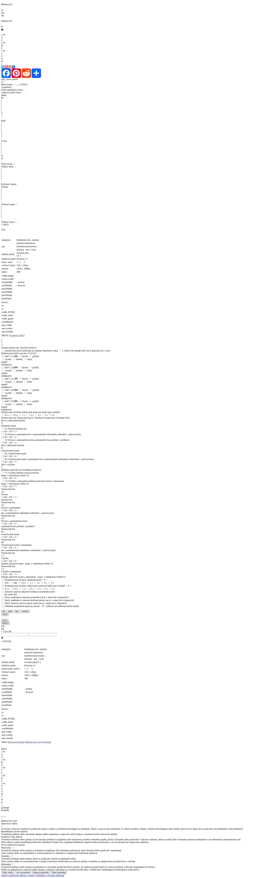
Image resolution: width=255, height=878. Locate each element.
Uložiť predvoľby (59, 872)
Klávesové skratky (16, 742)
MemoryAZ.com (33, 742)
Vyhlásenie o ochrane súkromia (49, 875)
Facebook (13, 335)
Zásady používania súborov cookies (18, 875)
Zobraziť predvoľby (41, 872)
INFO (22, 335)
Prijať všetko (7, 872)
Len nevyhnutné (23, 872)
